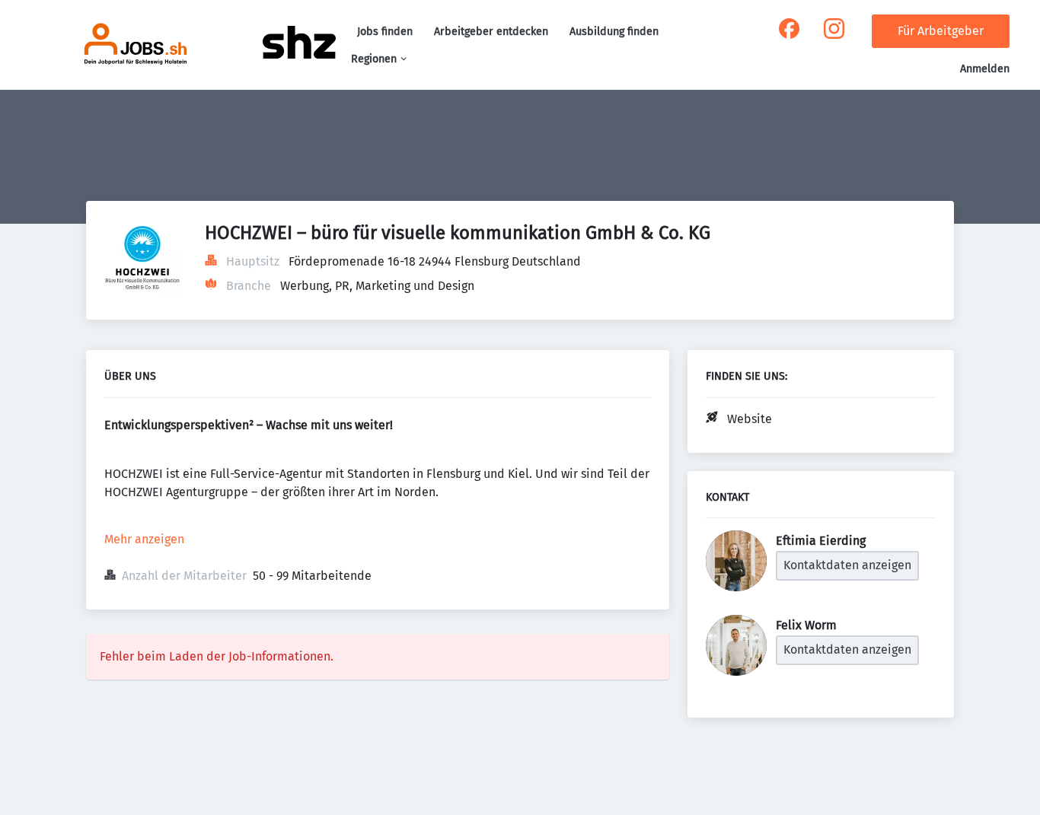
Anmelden (985, 68)
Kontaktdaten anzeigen (847, 565)
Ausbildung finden (614, 31)
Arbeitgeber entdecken (491, 31)
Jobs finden (385, 31)
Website (749, 419)
